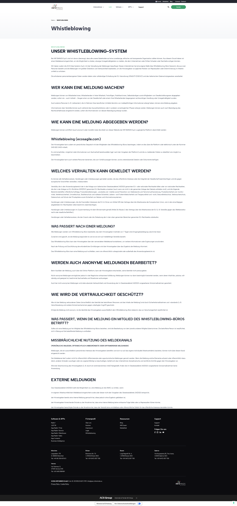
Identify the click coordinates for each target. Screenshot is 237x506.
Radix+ (53, 423)
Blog (171, 1)
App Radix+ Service (57, 430)
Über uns (88, 423)
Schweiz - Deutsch (180, 1)
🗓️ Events (158, 1)
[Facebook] (154, 432)
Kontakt (156, 425)
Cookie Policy (64, 484)
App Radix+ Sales (56, 436)
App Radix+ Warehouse (58, 433)
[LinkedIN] (160, 432)
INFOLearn (123, 425)
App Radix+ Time (56, 428)
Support (141, 7)
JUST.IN (53, 425)
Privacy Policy (55, 484)
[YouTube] (163, 432)
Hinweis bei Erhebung (103, 504)
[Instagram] (157, 432)
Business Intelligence (58, 441)
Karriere (88, 425)
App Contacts (55, 438)
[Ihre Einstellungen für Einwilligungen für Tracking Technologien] (234, 503)
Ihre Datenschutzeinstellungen (125, 504)
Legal (87, 430)
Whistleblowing (90, 433)
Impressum (89, 428)
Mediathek (165, 1)
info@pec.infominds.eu (94, 481)
